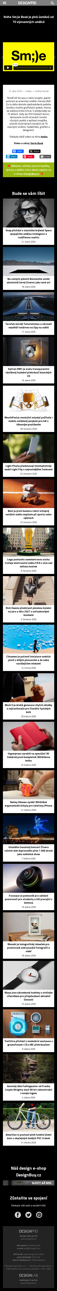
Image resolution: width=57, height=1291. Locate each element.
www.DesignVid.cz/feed (34, 1254)
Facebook (18, 1215)
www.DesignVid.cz (28, 1238)
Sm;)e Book (36, 143)
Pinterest (39, 1215)
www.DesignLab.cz (28, 1282)
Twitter (28, 1215)
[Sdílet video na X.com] (35, 150)
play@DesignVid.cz (32, 1248)
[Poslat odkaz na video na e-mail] (45, 155)
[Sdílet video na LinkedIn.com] (12, 155)
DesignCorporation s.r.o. (16, 1265)
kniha (44, 137)
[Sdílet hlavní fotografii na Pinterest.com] (28, 155)
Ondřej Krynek (42, 91)
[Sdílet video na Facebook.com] (18, 150)
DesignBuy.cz (31, 174)
